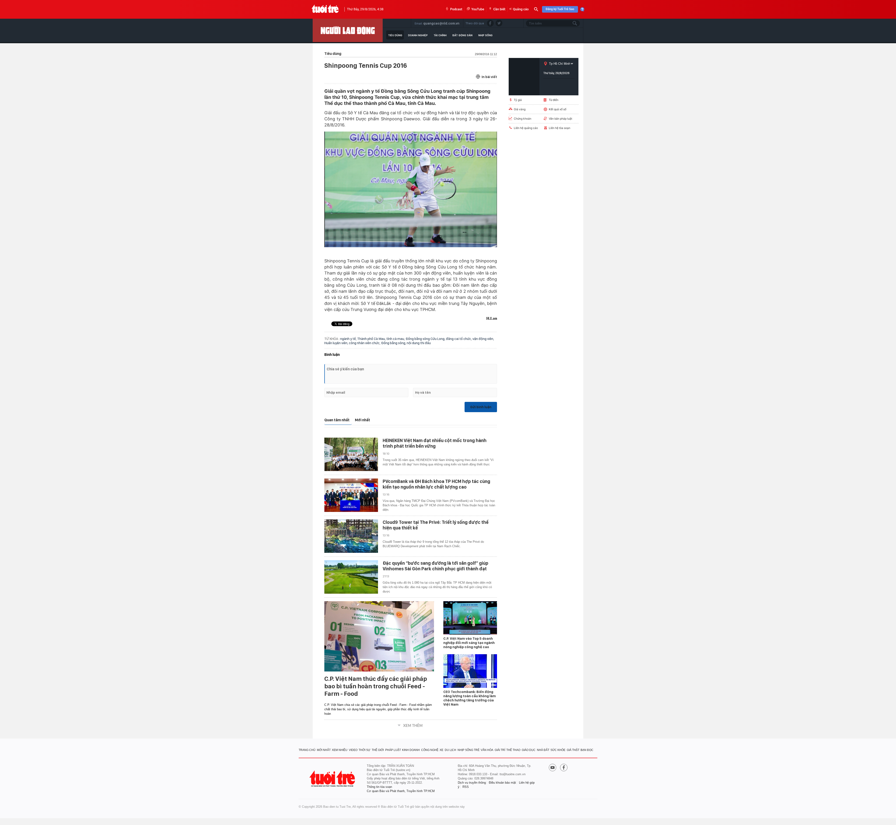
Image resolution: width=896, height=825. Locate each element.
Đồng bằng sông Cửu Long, (426, 339)
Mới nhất (362, 420)
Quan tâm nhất (337, 420)
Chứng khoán (522, 118)
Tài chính (440, 35)
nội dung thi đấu (419, 343)
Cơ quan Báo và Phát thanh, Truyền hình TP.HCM (401, 791)
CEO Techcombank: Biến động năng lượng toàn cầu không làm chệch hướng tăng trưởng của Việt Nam (469, 698)
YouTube (477, 9)
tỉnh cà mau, (396, 339)
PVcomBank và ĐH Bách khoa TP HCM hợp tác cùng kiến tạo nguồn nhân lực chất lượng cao (436, 484)
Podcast (456, 9)
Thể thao (513, 750)
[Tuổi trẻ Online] (332, 778)
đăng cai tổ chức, (459, 339)
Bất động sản (462, 35)
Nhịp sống (485, 35)
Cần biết (499, 9)
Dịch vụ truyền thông (472, 782)
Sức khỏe (557, 750)
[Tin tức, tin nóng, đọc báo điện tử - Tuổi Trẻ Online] (325, 9)
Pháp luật (393, 750)
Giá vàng (519, 109)
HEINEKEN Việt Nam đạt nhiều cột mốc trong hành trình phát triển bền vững (434, 443)
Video (353, 750)
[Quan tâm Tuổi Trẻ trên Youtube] (552, 768)
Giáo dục (529, 750)
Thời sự (364, 750)
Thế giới (378, 750)
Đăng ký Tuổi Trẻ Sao (560, 9)
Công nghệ (429, 750)
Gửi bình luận (480, 407)
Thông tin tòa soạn (379, 787)
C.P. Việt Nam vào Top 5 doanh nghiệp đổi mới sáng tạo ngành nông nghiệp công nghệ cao (469, 642)
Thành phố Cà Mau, (371, 339)
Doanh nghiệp (418, 35)
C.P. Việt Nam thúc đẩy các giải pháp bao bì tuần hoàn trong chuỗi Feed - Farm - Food (375, 686)
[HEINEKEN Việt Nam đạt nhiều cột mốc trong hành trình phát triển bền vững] (351, 454)
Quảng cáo (521, 9)
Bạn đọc (587, 750)
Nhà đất (543, 750)
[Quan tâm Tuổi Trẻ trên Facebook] (563, 768)
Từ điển (553, 100)
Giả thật (573, 750)
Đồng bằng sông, (394, 343)
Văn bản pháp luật (560, 118)
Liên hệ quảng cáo (526, 128)
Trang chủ (307, 750)
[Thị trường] (348, 30)
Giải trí (500, 750)
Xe (441, 750)
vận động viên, (483, 339)
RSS (465, 787)
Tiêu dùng (395, 35)
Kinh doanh (411, 750)
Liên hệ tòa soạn (559, 128)
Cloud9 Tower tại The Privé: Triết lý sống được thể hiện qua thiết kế (436, 525)
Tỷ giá (518, 100)
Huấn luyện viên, (336, 343)
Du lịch (450, 750)
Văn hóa (487, 750)
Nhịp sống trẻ (469, 750)
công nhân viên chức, (365, 343)
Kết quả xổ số (557, 109)
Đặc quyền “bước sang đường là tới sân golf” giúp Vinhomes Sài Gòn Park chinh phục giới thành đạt (435, 565)
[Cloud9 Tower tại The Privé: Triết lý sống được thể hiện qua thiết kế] (351, 536)
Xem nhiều (339, 750)
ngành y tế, (348, 339)
